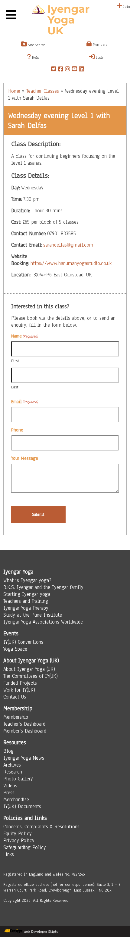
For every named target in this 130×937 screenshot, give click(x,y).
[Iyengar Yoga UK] (65, 20)
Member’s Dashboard (24, 730)
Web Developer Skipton (42, 931)
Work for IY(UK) (19, 689)
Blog (8, 751)
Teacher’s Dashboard (24, 724)
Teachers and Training (25, 601)
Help (35, 57)
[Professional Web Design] (13, 931)
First (15, 361)
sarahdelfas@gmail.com (68, 244)
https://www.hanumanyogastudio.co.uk (71, 263)
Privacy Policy (18, 840)
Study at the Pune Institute (32, 615)
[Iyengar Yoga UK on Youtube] (74, 69)
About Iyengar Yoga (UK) (29, 669)
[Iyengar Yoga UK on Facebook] (60, 69)
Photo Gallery (18, 778)
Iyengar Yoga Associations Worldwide (43, 621)
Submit (38, 514)
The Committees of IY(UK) (30, 676)
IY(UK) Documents (22, 806)
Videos (10, 785)
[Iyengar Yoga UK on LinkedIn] (81, 69)
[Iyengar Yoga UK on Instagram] (67, 69)
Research (12, 771)
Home (14, 91)
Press (9, 792)
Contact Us (14, 696)
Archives (12, 764)
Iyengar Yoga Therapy (25, 608)
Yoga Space (15, 649)
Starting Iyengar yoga (26, 594)
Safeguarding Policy (24, 847)
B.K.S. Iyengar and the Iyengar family (43, 587)
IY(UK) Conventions (23, 642)
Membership (15, 717)
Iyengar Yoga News (23, 758)
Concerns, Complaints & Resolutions (41, 826)
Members (99, 44)
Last (14, 387)
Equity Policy (17, 833)
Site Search (36, 44)
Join (126, 6)
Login (99, 57)
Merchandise (16, 799)
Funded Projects (20, 683)
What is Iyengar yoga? (27, 580)
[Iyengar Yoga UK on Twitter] (53, 69)
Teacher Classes (42, 91)
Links (8, 854)
